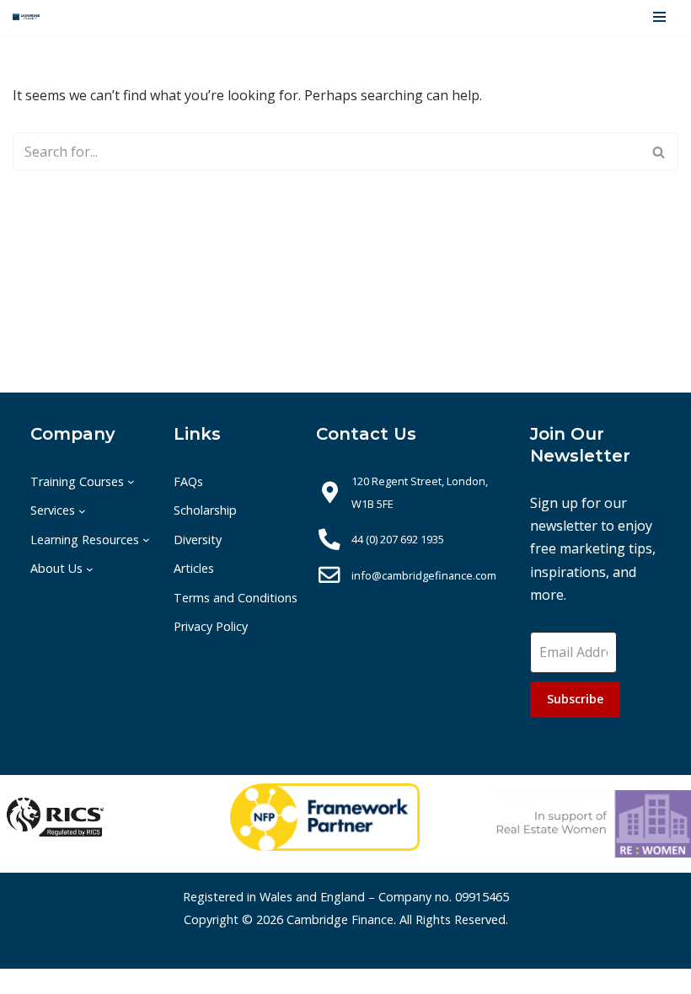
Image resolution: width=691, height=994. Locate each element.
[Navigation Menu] (659, 16)
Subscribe (575, 699)
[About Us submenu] (90, 568)
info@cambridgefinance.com (423, 575)
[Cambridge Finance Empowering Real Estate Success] (26, 17)
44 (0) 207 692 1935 (397, 539)
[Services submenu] (82, 511)
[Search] (659, 151)
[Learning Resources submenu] (146, 539)
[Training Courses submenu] (131, 481)
